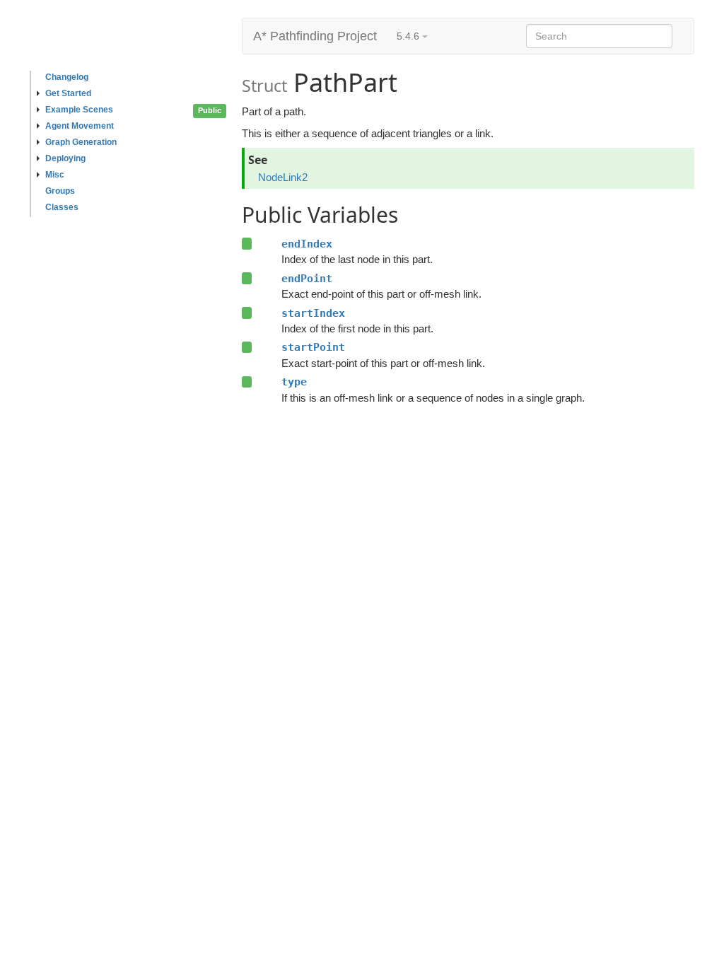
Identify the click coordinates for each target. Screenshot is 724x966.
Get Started (68, 93)
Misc (54, 175)
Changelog (66, 77)
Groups (60, 191)
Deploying (65, 158)
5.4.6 (409, 36)
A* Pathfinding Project (315, 36)
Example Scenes (79, 110)
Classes (61, 207)
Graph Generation (81, 142)
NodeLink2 (283, 177)
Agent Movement (79, 126)
